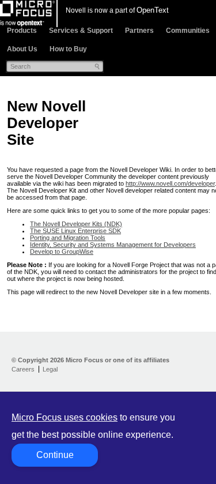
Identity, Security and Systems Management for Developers (113, 244)
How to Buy (68, 49)
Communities (188, 31)
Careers (23, 369)
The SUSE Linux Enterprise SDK (75, 230)
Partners (139, 31)
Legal (50, 369)
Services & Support (81, 31)
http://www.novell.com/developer (170, 183)
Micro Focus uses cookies (65, 417)
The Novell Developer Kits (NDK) (76, 223)
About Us (22, 49)
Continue (55, 455)
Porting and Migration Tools (67, 237)
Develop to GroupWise (61, 251)
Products (22, 31)
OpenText (153, 10)
